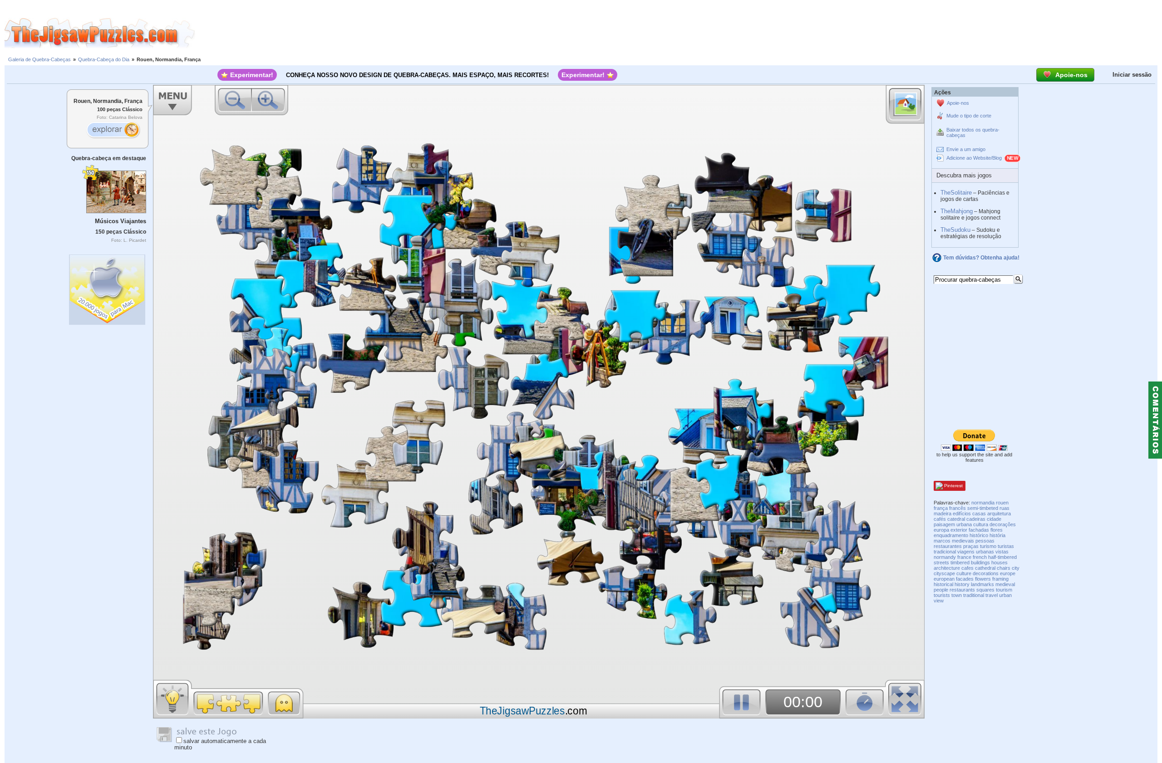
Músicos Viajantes (120, 221)
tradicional (945, 551)
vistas (1002, 551)
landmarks (982, 584)
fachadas (979, 530)
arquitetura (999, 513)
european (944, 579)
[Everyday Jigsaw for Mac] (107, 287)
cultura (980, 524)
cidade (994, 519)
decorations (986, 573)
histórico (979, 535)
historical (943, 584)
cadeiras (975, 519)
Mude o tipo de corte (968, 115)
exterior (958, 530)
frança (941, 508)
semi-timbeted (982, 508)
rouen (1002, 502)
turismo (988, 546)
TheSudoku (955, 229)
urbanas (985, 551)
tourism (1004, 589)
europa (941, 530)
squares (985, 589)
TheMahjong (956, 211)
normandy (945, 557)
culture (963, 573)
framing (1000, 579)
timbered (960, 562)
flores (996, 530)
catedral (956, 519)
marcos (942, 540)
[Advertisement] (678, 33)
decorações (1003, 524)
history (962, 584)
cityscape (944, 573)
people (941, 589)
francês (957, 508)
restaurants (962, 589)
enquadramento (951, 535)
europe (1007, 573)
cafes (967, 568)
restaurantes (948, 546)
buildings (980, 562)
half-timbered (1002, 557)
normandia (983, 502)
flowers (983, 579)
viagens (966, 551)
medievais (963, 540)
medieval (1005, 584)
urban (1005, 595)
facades (965, 579)
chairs (1003, 568)
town (956, 595)
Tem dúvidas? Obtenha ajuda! (981, 257)
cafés (940, 519)
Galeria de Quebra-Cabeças (39, 59)
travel (991, 595)
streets (941, 562)
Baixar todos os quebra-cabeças (973, 132)
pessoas (985, 540)
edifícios (962, 513)
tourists (942, 595)
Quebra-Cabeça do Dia (103, 59)
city (1015, 568)
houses (999, 562)
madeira (942, 513)
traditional (973, 595)
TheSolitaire (956, 192)
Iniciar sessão (1132, 74)
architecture (947, 568)
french (980, 557)
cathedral (985, 568)
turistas (1006, 546)
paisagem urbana (953, 524)
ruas (1004, 508)
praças (971, 546)
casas (979, 513)
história (997, 535)
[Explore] (113, 131)
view (939, 600)
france (964, 557)
